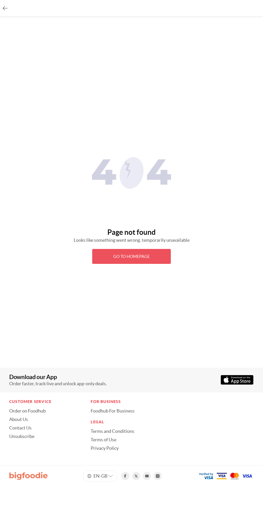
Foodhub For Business (113, 411)
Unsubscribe (21, 436)
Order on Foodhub (27, 411)
